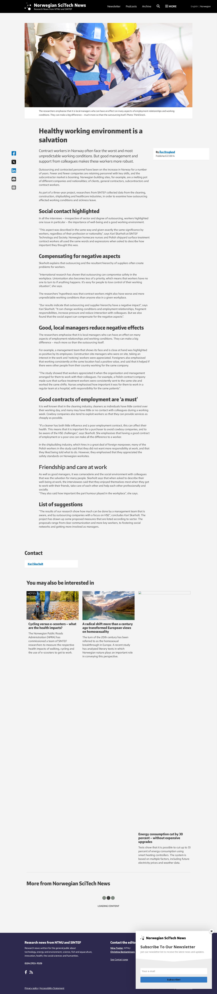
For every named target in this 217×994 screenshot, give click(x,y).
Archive (146, 6)
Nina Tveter (116, 948)
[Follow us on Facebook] (26, 972)
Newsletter (113, 6)
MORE (172, 6)
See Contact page (119, 959)
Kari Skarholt (35, 564)
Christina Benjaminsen (122, 951)
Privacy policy (31, 988)
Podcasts (131, 6)
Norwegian (205, 6)
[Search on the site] (158, 6)
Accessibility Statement (52, 988)
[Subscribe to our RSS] (31, 972)
